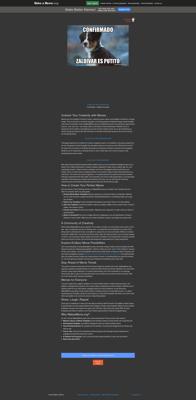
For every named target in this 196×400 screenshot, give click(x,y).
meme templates (147, 3)
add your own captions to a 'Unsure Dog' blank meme (98, 355)
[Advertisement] (42, 56)
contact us (158, 3)
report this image (98, 362)
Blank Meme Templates (110, 394)
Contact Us (136, 394)
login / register (92, 3)
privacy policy (95, 394)
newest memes (105, 3)
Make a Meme (46, 3)
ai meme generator (119, 3)
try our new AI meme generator (98, 160)
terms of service (83, 394)
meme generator (134, 3)
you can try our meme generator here (98, 138)
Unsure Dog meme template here (98, 104)
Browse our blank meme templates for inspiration (102, 254)
